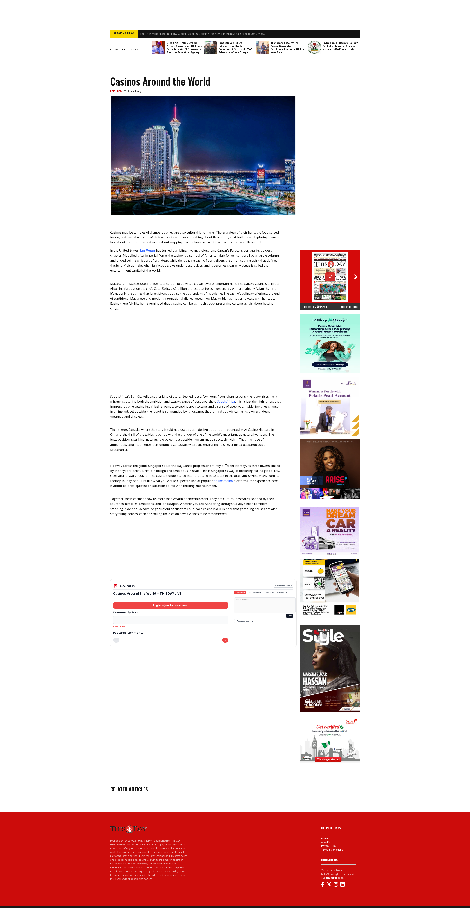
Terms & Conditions (332, 849)
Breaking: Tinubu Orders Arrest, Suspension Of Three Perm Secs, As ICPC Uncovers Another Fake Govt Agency (184, 47)
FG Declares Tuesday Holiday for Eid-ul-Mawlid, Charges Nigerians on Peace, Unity (340, 46)
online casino (223, 481)
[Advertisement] (203, 550)
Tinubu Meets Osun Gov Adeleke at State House (170, 33)
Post (290, 616)
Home (324, 838)
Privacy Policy (328, 845)
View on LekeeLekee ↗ (283, 586)
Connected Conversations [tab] (276, 592)
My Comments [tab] (255, 592)
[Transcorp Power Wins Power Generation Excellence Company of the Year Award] (262, 47)
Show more (119, 626)
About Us (326, 842)
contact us (331, 877)
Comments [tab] (240, 592)
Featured (116, 91)
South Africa (226, 401)
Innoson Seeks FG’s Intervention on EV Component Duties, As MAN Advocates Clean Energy (236, 47)
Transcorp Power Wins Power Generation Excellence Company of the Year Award (288, 47)
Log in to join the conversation (170, 605)
